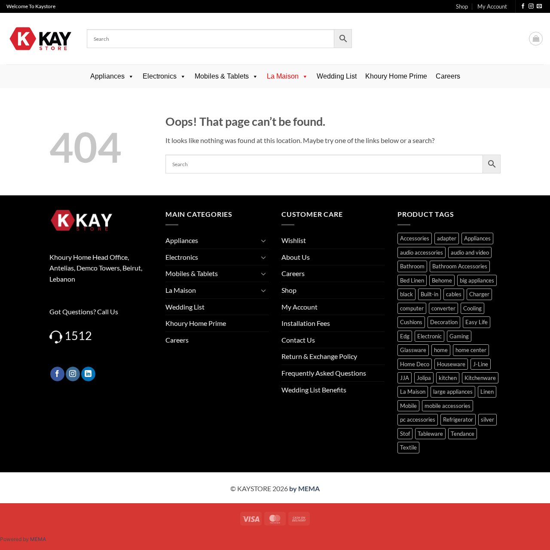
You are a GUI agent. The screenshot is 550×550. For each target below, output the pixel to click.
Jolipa (424, 377)
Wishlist (293, 240)
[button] (536, 39)
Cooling (472, 308)
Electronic (429, 336)
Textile (408, 447)
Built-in (429, 294)
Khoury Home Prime (396, 76)
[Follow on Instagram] (531, 6)
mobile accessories (448, 405)
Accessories (414, 238)
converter (443, 308)
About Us (295, 257)
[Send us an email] (539, 6)
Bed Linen (412, 280)
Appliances (107, 76)
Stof (405, 433)
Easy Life (476, 322)
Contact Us (298, 340)
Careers (448, 76)
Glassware (413, 349)
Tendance (462, 433)
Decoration (444, 322)
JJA (404, 377)
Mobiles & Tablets (222, 76)
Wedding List (337, 76)
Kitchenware (480, 377)
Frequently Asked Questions (323, 373)
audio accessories (421, 252)
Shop (462, 6)
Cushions (411, 322)
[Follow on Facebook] (523, 6)
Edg (404, 336)
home (441, 349)
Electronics (160, 76)
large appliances (453, 391)
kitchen (448, 377)
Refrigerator (458, 419)
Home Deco (414, 364)
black (406, 294)
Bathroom (412, 266)
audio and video (470, 252)
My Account (492, 6)
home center (470, 349)
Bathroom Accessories (459, 266)
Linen (487, 391)
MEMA (38, 539)
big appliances (477, 280)
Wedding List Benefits (313, 390)
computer (412, 308)
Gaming (459, 336)
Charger (479, 294)
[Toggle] (263, 240)
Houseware (451, 364)
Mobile (408, 405)
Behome (442, 280)
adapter (446, 238)
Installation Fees (305, 323)
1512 (78, 335)
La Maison (283, 76)
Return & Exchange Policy (319, 356)
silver (487, 419)
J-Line (480, 364)
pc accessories (417, 419)
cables (453, 294)
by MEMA (304, 488)
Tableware (430, 433)
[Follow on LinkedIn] (88, 374)
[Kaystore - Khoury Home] (40, 39)
